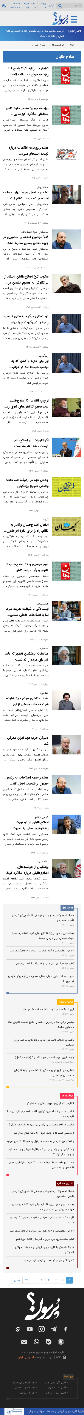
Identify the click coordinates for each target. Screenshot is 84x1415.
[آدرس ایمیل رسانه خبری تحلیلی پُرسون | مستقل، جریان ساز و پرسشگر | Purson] (24, 1341)
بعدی (17, 1280)
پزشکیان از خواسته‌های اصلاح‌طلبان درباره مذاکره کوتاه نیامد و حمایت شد (26, 873)
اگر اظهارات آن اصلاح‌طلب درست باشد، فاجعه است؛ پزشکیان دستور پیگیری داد (30, 446)
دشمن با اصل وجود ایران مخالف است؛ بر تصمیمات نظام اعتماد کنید (25, 198)
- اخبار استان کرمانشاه (25, 1382)
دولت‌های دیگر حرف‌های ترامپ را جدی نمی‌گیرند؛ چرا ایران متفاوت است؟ (26, 322)
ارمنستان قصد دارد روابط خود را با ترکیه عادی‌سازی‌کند (44, 1133)
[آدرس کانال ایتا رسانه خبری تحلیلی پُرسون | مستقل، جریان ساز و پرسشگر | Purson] (17, 1329)
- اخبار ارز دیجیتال (27, 1393)
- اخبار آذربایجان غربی (56, 1382)
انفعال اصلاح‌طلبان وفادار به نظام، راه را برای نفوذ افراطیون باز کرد (27, 530)
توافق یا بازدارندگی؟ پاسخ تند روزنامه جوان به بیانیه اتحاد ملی (28, 74)
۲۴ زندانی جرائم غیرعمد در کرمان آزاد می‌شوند (48, 1260)
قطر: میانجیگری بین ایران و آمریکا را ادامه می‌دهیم (45, 963)
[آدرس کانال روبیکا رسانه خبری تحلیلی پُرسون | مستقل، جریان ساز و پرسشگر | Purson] (60, 1341)
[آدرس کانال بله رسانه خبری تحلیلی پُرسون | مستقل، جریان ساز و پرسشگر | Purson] (48, 1341)
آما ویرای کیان (26, 1357)
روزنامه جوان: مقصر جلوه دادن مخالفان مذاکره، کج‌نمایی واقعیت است (27, 114)
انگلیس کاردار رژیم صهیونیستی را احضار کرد (50, 1103)
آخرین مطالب (65, 1183)
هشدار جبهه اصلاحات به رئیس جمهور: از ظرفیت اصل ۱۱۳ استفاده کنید (26, 783)
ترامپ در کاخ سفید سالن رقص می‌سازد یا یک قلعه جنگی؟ (41, 1124)
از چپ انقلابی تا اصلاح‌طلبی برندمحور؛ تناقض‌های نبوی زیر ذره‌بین (27, 406)
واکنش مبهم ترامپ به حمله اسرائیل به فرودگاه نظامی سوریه (40, 1141)
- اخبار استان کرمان (57, 1393)
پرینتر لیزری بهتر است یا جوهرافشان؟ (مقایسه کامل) (44, 1057)
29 (26, 1280)
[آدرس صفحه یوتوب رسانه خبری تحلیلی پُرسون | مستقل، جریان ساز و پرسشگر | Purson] (29, 1329)
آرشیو (51, 5)
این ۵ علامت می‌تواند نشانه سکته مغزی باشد (48, 1009)
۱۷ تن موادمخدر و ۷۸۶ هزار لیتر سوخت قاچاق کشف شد (42, 950)
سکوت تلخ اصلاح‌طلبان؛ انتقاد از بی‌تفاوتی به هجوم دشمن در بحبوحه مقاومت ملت (26, 282)
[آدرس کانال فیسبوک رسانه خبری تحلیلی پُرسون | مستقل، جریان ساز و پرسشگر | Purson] (65, 1329)
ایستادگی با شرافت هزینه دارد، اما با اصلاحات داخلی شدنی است (27, 615)
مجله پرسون (65, 1002)
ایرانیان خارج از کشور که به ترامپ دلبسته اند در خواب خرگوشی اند (29, 367)
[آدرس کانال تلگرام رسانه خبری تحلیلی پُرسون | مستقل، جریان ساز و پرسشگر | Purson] (53, 1329)
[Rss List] (3, 5)
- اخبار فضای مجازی (26, 1387)
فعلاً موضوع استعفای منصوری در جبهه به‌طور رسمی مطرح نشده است (25, 243)
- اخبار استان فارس (57, 1387)
